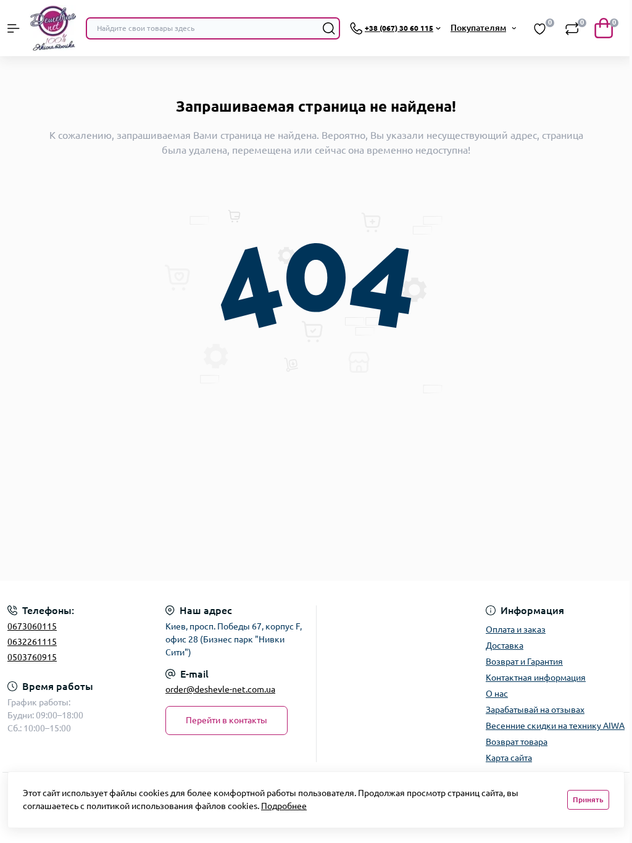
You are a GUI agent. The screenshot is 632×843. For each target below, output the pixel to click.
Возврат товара (516, 742)
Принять (588, 799)
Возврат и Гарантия (524, 662)
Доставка (504, 645)
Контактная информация (536, 678)
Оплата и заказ (516, 629)
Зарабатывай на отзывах (535, 710)
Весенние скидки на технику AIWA (555, 726)
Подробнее (284, 806)
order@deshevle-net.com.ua (220, 689)
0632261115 (32, 642)
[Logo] (53, 28)
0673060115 (32, 626)
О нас (497, 694)
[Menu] (13, 28)
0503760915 (32, 657)
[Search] (329, 28)
